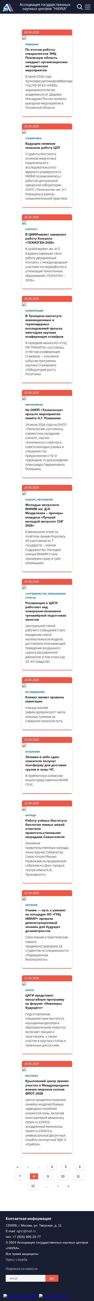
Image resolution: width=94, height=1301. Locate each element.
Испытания (32, 751)
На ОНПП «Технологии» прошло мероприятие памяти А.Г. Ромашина (44, 414)
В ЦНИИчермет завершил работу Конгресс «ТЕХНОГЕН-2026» (45, 238)
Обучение (31, 905)
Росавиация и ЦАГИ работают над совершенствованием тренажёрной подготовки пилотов (45, 611)
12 (33, 1186)
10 (63, 1176)
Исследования (34, 692)
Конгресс (31, 229)
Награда (30, 815)
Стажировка (33, 138)
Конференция (34, 310)
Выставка (31, 1075)
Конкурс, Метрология (39, 499)
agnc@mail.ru (26, 1231)
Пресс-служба (16, 1260)
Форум (29, 990)
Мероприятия (34, 404)
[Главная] (9, 10)
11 (78, 1176)
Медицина (32, 44)
